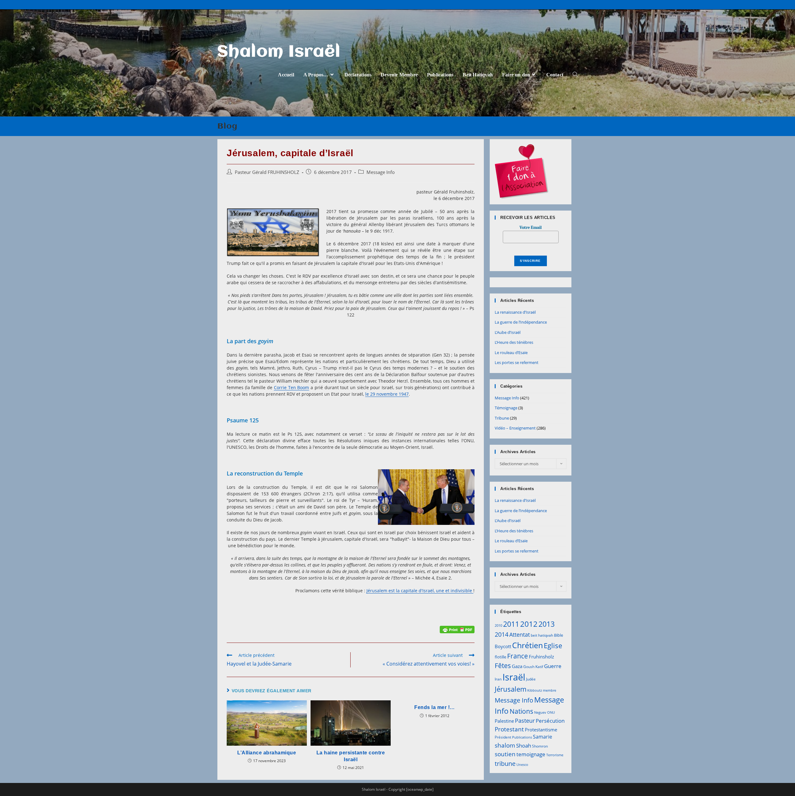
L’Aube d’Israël (507, 332)
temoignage (530, 754)
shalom (505, 745)
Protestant (509, 729)
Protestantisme (541, 729)
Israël (513, 677)
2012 (529, 624)
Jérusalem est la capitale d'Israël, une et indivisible (419, 591)
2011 (511, 624)
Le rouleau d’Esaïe (511, 352)
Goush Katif (533, 666)
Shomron (540, 746)
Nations (521, 711)
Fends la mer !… (434, 707)
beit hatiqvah (542, 635)
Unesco (522, 764)
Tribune (502, 418)
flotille (500, 657)
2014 (501, 634)
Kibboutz (534, 690)
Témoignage (506, 408)
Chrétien (527, 645)
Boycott (503, 646)
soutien (505, 754)
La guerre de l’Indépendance (521, 322)
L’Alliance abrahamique (266, 752)
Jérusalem (510, 689)
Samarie (542, 736)
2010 (498, 625)
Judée (531, 679)
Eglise (553, 645)
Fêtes (503, 665)
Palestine (504, 721)
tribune (505, 763)
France (517, 655)
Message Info (380, 172)
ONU (551, 712)
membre (549, 690)
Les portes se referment (516, 362)
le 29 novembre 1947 (387, 394)
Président (503, 737)
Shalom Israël (279, 52)
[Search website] (575, 74)
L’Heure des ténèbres (514, 342)
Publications (522, 737)
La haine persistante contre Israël (350, 756)
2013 (546, 624)
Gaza (517, 666)
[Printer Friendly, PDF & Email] (457, 629)
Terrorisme (554, 755)
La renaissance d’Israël (515, 312)
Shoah (523, 745)
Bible (558, 635)
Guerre (552, 666)
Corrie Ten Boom (291, 387)
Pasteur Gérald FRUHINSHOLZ (267, 172)
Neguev (540, 712)
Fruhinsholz (541, 656)
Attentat (519, 634)
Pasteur (525, 720)
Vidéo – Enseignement (515, 428)
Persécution (550, 720)
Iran (498, 679)
